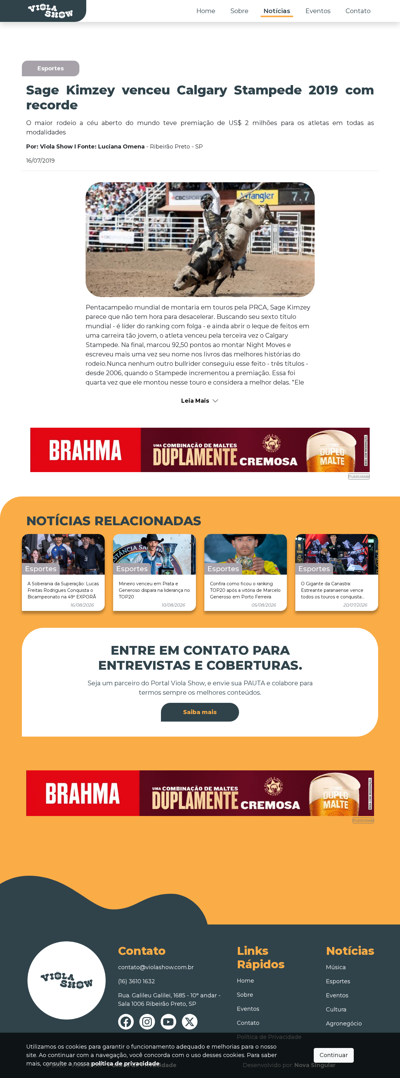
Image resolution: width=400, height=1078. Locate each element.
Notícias (276, 11)
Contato (358, 11)
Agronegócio (344, 1023)
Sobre (239, 11)
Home (205, 11)
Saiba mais (200, 712)
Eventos (318, 11)
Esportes (338, 981)
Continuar (334, 1055)
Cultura (336, 1009)
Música (336, 967)
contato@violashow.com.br (156, 967)
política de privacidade (125, 1063)
